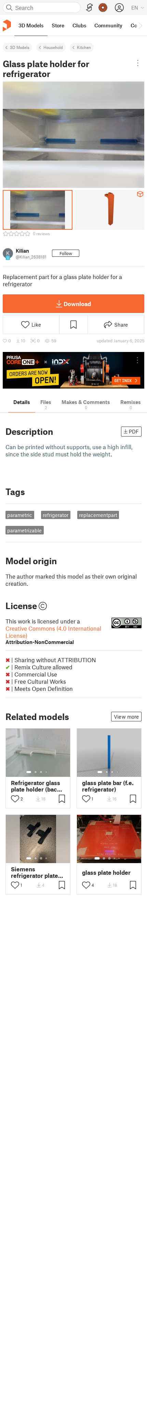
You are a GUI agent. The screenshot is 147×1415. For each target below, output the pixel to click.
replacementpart (98, 515)
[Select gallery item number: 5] (119, 858)
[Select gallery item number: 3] (41, 772)
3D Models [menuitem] (30, 25)
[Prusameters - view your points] (102, 7)
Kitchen (84, 47)
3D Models (19, 47)
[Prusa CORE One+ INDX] (73, 370)
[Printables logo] (7, 25)
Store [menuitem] (58, 25)
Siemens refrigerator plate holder (34, 872)
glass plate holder (106, 872)
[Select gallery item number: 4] (46, 772)
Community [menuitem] (108, 25)
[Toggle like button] (15, 799)
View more (126, 716)
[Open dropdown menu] (137, 63)
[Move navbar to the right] (140, 25)
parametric (19, 515)
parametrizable (24, 530)
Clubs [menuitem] (79, 25)
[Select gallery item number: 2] (35, 772)
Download (77, 303)
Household (53, 47)
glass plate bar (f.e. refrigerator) (108, 786)
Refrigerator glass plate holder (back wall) (36, 786)
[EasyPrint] (89, 8)
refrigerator (55, 515)
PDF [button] (134, 431)
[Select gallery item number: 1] (28, 772)
